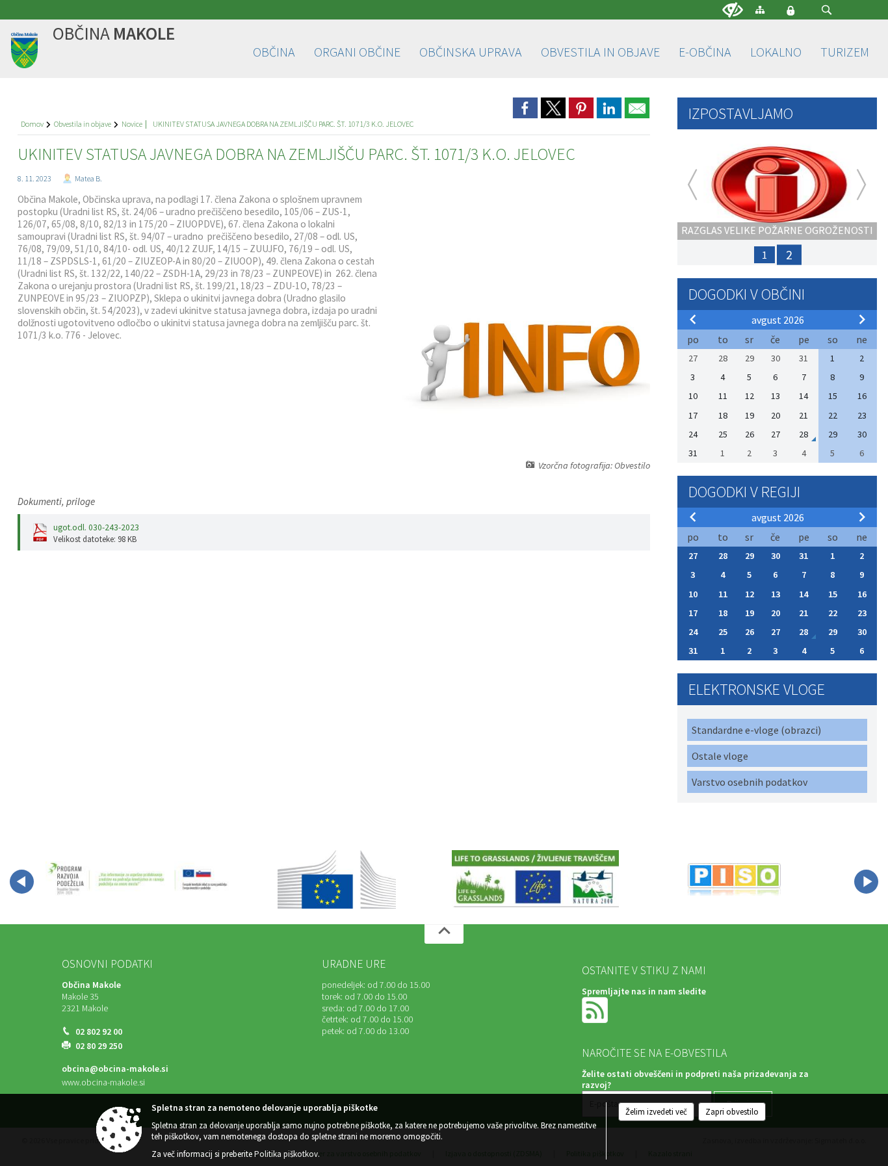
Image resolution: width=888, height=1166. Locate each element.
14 (803, 594)
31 (803, 556)
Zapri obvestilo (732, 1111)
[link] (525, 107)
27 (693, 556)
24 (693, 632)
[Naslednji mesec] (862, 319)
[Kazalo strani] (759, 9)
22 (832, 613)
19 (749, 613)
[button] (826, 10)
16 (862, 594)
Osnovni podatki (107, 964)
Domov (32, 124)
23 (862, 613)
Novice (132, 124)
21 (803, 613)
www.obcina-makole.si (103, 1082)
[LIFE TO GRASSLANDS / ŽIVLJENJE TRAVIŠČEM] (535, 879)
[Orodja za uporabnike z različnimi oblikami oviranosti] (732, 10)
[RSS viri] (596, 1009)
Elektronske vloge (756, 689)
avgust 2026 (777, 319)
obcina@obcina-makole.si (115, 1068)
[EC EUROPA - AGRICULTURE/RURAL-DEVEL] (336, 879)
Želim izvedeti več (656, 1111)
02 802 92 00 (98, 1031)
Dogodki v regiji (744, 492)
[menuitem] (274, 52)
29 (749, 556)
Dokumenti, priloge (56, 501)
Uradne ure (353, 964)
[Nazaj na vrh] (444, 934)
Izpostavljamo (740, 113)
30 (775, 556)
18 (722, 613)
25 (722, 632)
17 (693, 613)
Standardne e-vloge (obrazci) (756, 729)
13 (775, 594)
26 (749, 632)
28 (722, 556)
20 (775, 613)
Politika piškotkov (286, 1154)
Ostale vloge (720, 755)
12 (749, 594)
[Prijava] (790, 10)
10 (693, 594)
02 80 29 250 (98, 1046)
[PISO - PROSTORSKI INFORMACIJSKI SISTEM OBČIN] (734, 879)
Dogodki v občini (746, 294)
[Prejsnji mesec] (693, 319)
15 (832, 594)
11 (722, 594)
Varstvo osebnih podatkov (749, 781)
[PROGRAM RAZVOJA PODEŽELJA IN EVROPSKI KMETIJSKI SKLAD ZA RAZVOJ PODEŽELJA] (138, 879)
